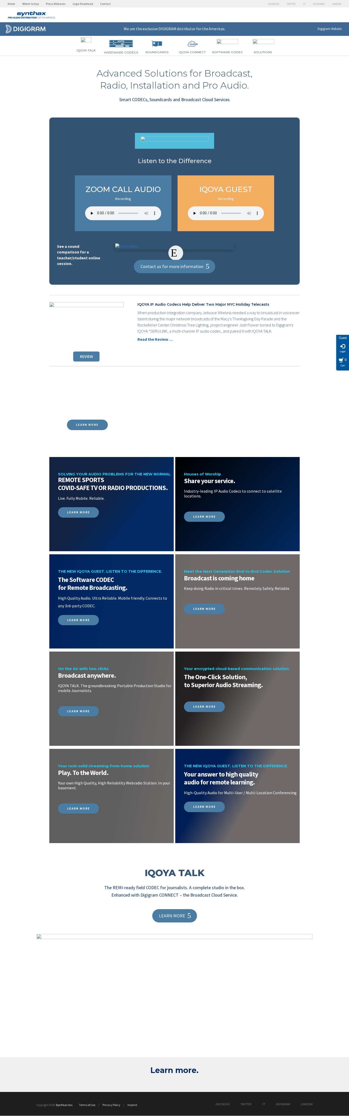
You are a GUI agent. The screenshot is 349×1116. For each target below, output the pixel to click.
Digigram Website (330, 29)
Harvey (269, 18)
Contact (105, 4)
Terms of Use (87, 1105)
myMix (143, 18)
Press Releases (56, 4)
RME (84, 18)
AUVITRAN (246, 16)
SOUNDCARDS (156, 52)
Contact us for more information (172, 266)
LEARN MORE (87, 425)
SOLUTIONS (263, 52)
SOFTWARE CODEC (227, 52)
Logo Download (83, 4)
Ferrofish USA (110, 17)
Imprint (132, 1105)
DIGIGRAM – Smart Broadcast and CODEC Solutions (190, 16)
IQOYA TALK (86, 50)
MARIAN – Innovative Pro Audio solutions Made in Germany (222, 17)
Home (11, 4)
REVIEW (86, 356)
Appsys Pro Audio (161, 17)
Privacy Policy (111, 1105)
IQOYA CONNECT (192, 52)
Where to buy (30, 4)
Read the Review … (155, 339)
